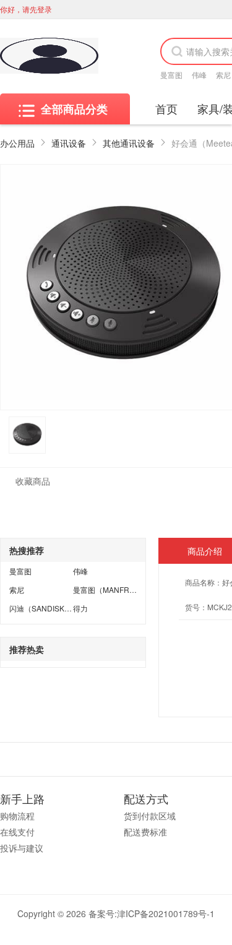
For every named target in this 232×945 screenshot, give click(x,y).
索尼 (223, 74)
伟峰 (199, 74)
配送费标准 (145, 832)
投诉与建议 (21, 848)
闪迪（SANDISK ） (41, 608)
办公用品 (17, 143)
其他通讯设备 (129, 143)
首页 (166, 108)
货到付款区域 (150, 815)
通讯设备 (68, 143)
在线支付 (17, 832)
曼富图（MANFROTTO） (115, 589)
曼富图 (171, 74)
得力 (80, 608)
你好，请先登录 (26, 9)
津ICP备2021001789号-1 (166, 913)
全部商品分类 (74, 109)
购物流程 (17, 815)
